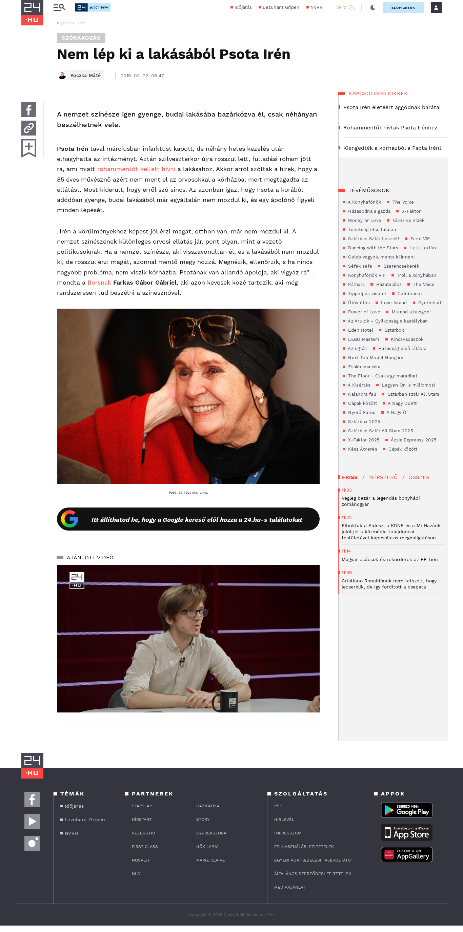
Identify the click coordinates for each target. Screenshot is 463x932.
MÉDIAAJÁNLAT (289, 887)
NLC (136, 873)
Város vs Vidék (408, 220)
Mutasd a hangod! (410, 311)
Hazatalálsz (388, 284)
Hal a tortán (422, 247)
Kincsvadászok (406, 339)
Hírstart (142, 819)
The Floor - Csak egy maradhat (382, 375)
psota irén (73, 22)
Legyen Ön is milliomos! (407, 385)
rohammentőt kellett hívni (136, 168)
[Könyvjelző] (28, 148)
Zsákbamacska (363, 366)
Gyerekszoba (211, 833)
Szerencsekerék (400, 266)
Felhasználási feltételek (304, 846)
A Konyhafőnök (364, 202)
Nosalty (141, 860)
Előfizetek (403, 7)
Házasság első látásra (402, 348)
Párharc (356, 284)
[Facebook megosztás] (28, 109)
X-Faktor (410, 211)
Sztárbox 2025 (363, 421)
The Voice (402, 202)
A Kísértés (358, 385)
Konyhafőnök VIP (366, 275)
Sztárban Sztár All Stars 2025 (380, 430)
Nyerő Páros (361, 412)
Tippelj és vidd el (366, 293)
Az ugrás (357, 348)
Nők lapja (207, 846)
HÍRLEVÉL (284, 819)
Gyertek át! (430, 302)
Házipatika (208, 806)
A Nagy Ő (396, 412)
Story (202, 819)
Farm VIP (419, 238)
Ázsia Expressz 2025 (413, 439)
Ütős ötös (358, 302)
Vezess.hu (143, 833)
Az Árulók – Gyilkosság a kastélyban (387, 321)
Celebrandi (409, 293)
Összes (418, 477)
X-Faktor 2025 (363, 439)
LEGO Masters (363, 339)
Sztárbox (393, 330)
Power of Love (363, 311)
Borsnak (100, 282)
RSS (278, 806)
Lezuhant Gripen (281, 7)
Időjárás (243, 7)
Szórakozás (81, 38)
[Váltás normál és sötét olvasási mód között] (373, 7)
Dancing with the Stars (372, 247)
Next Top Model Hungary (375, 357)
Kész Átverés (362, 449)
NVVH (316, 7)
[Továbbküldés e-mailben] (28, 128)
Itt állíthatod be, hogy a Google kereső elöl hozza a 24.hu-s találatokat (196, 519)
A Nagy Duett (402, 403)
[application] (188, 638)
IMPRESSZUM (287, 833)
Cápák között (362, 403)
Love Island (393, 302)
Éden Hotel (360, 330)
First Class (145, 846)
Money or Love (364, 220)
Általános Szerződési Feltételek (312, 873)
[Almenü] (59, 7)
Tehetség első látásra (371, 229)
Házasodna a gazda (368, 211)
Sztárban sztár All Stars (413, 394)
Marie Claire (210, 860)
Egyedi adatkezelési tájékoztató (312, 860)
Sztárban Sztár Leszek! (373, 238)
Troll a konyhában (416, 275)
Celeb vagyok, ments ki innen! (381, 257)
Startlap (142, 806)
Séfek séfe (359, 266)
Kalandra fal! (361, 394)
